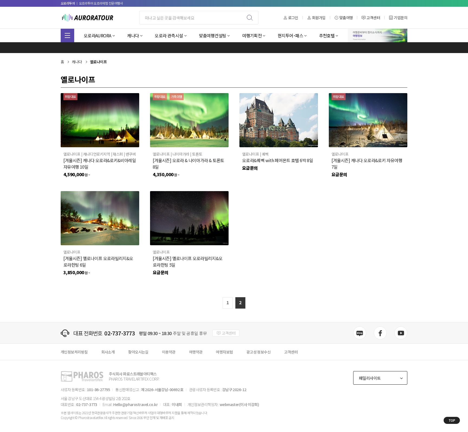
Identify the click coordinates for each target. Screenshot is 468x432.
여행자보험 (224, 352)
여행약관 (196, 352)
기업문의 (400, 18)
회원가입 (319, 18)
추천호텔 (327, 35)
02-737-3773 (119, 333)
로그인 (293, 18)
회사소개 (108, 352)
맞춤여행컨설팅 (212, 35)
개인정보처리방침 (74, 352)
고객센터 (373, 18)
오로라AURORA (97, 35)
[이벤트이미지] (377, 35)
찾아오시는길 (138, 352)
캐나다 (133, 35)
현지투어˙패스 (290, 35)
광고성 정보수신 (258, 352)
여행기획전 (252, 35)
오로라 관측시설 (169, 35)
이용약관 (169, 352)
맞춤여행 (346, 18)
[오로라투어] (88, 17)
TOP (451, 420)
